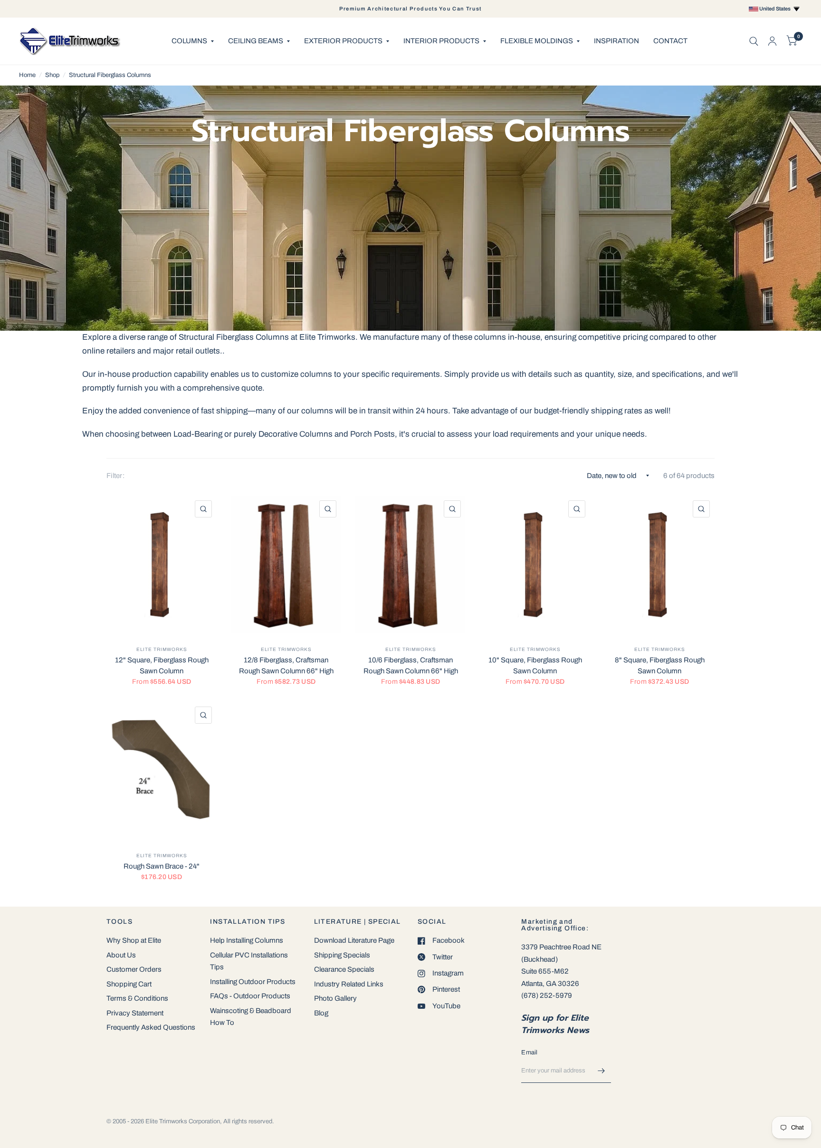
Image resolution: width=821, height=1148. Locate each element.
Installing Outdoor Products (253, 981)
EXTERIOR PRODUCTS (343, 41)
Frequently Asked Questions (150, 1027)
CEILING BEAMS (255, 41)
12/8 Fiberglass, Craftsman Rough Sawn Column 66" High (286, 665)
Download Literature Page (354, 940)
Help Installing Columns (246, 940)
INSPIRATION (616, 41)
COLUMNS (189, 41)
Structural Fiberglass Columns (110, 75)
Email (529, 1052)
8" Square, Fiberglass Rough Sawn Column (660, 665)
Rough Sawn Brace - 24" (162, 866)
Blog (321, 1013)
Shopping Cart (129, 984)
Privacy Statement (134, 1013)
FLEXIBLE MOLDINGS (536, 41)
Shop (52, 75)
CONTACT (670, 41)
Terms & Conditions (137, 998)
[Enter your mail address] (601, 1070)
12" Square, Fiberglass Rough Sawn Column (162, 665)
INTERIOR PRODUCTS (441, 41)
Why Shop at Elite (133, 940)
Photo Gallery (335, 998)
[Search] (754, 41)
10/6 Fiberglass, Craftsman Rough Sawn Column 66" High (410, 665)
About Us (121, 955)
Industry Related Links (348, 984)
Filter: (115, 475)
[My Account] (772, 41)
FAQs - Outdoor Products (250, 996)
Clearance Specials (344, 969)
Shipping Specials (342, 955)
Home (27, 75)
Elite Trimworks (161, 649)
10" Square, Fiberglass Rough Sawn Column (535, 665)
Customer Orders (134, 969)
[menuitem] (192, 41)
